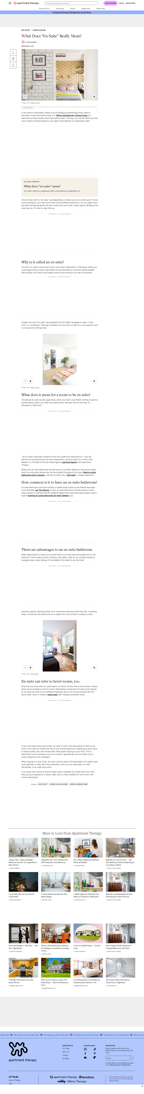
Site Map (66, 1058)
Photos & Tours (44, 8)
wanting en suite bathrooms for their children (48, 496)
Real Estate (25, 30)
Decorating (59, 8)
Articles (72, 8)
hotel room (53, 694)
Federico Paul (35, 103)
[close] (142, 1086)
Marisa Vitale (35, 387)
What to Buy (100, 8)
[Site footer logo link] (34, 1051)
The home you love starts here (16, 1035)
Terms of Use (114, 1065)
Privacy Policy (126, 1065)
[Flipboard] (95, 1057)
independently (28, 107)
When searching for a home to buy (71, 115)
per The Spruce (42, 490)
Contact (65, 1055)
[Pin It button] (30, 381)
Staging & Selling (39, 30)
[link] (23, 862)
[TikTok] (95, 1049)
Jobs (10, 1083)
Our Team (66, 1048)
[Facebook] (85, 1053)
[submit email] (130, 1058)
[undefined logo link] (26, 3)
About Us (66, 1051)
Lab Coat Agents (69, 462)
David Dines (34, 674)
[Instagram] (85, 1049)
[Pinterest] (95, 1053)
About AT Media (14, 1080)
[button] (94, 97)
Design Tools (85, 8)
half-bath (71, 475)
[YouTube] (85, 1057)
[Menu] (10, 3)
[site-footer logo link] (13, 1077)
